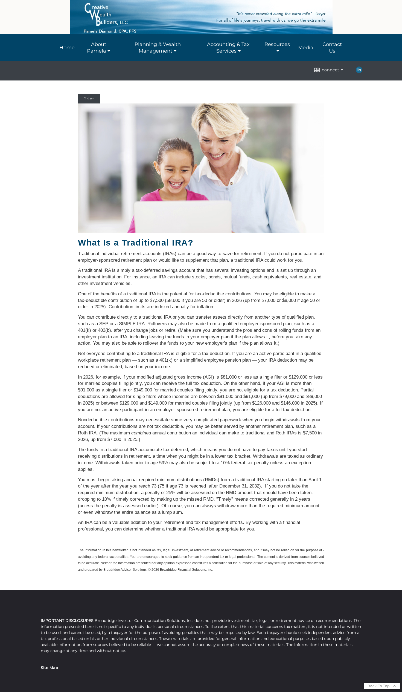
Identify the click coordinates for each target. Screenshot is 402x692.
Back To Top (379, 686)
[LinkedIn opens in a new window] (359, 71)
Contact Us (332, 47)
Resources (277, 44)
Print (88, 98)
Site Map (49, 667)
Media (305, 48)
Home (67, 48)
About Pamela (96, 47)
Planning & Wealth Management (158, 47)
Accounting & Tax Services (228, 47)
